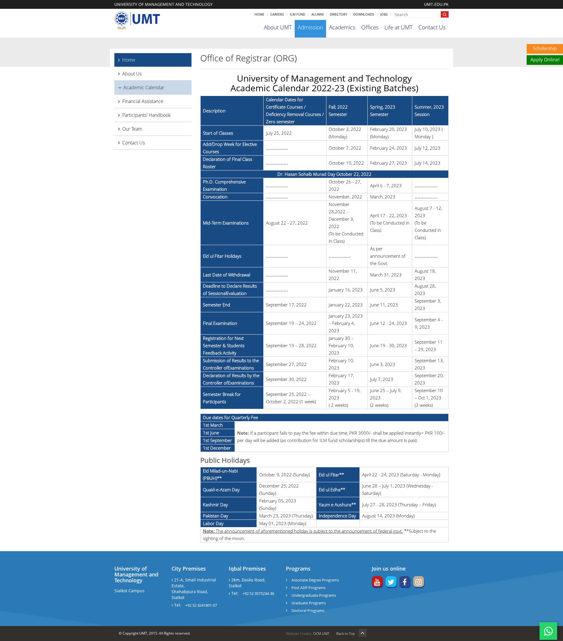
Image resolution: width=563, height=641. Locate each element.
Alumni (317, 14)
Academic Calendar (143, 87)
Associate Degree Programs (315, 580)
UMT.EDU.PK (436, 4)
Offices (370, 27)
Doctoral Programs (307, 610)
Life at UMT (398, 27)
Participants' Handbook (146, 115)
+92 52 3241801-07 (201, 605)
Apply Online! (544, 59)
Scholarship (545, 48)
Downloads (363, 14)
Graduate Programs (308, 602)
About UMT (278, 27)
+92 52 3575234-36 (258, 593)
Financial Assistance (142, 101)
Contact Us (432, 27)
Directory (338, 14)
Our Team (132, 129)
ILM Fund (297, 14)
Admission (310, 27)
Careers (277, 14)
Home (259, 14)
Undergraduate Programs (313, 595)
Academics (342, 27)
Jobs (384, 14)
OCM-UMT (321, 633)
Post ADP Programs (308, 587)
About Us (132, 73)
